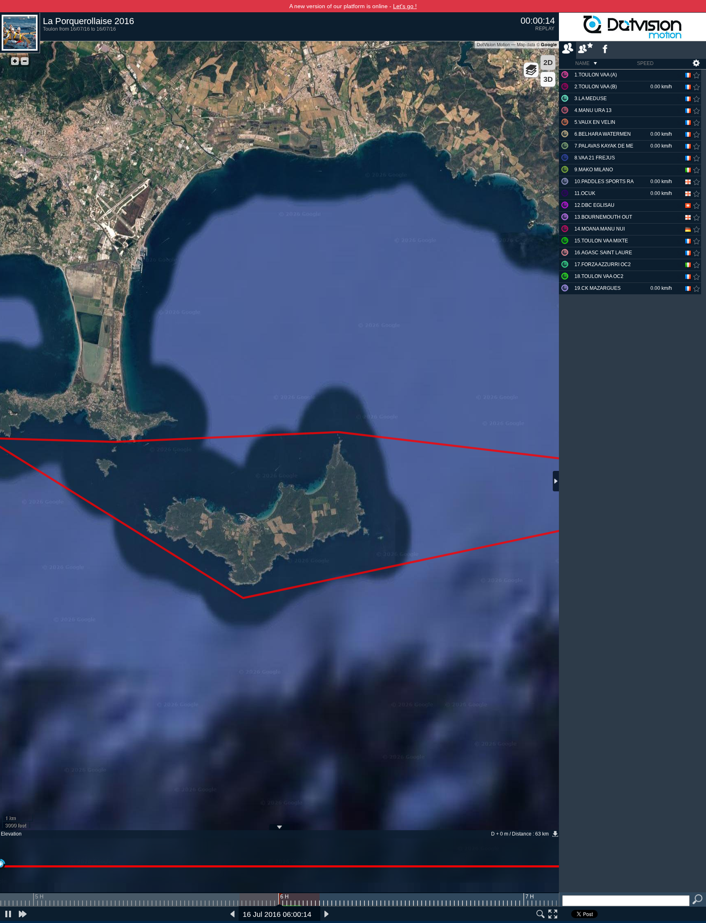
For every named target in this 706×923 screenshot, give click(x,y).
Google (549, 44)
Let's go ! (405, 6)
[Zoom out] (25, 61)
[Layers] (531, 70)
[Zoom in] (15, 61)
